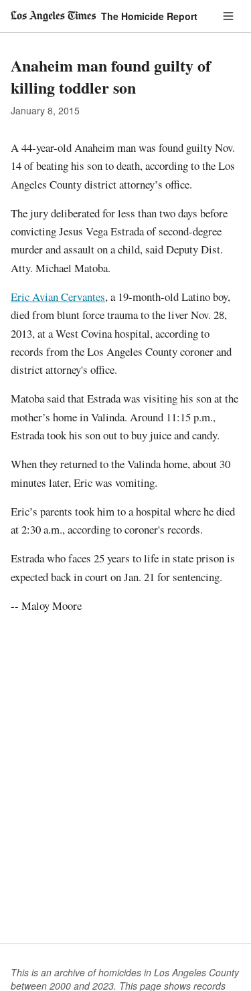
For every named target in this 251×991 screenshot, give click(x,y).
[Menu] (228, 16)
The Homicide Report (149, 16)
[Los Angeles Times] (53, 16)
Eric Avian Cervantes (58, 296)
